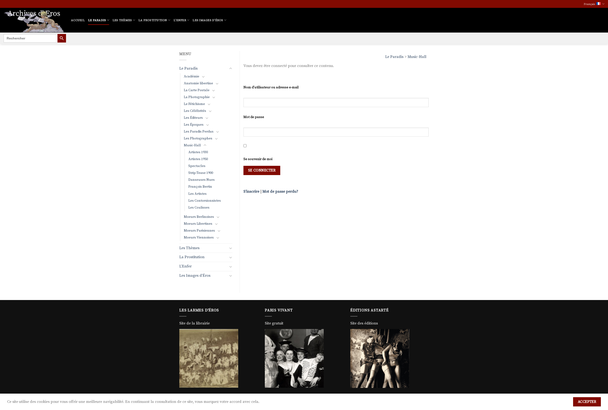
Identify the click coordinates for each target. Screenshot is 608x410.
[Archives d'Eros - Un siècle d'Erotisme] (34, 20)
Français (589, 4)
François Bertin (200, 187)
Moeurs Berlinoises (199, 217)
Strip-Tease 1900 (200, 173)
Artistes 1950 (198, 159)
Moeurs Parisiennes (199, 231)
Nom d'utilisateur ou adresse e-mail (271, 87)
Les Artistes (197, 194)
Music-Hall (417, 56)
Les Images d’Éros (208, 20)
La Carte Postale (196, 90)
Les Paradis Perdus (199, 131)
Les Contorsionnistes (204, 201)
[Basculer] (231, 69)
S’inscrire (251, 191)
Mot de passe (253, 117)
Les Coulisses (198, 207)
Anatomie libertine (198, 83)
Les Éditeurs (193, 118)
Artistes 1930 (198, 152)
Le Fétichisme (194, 104)
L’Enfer (180, 20)
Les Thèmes (122, 20)
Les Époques (194, 125)
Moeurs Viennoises (199, 237)
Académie (191, 76)
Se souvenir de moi (257, 159)
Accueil (78, 20)
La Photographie (197, 97)
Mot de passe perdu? (280, 191)
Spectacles (196, 166)
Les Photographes (198, 138)
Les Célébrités (195, 111)
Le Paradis (97, 20)
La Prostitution (152, 20)
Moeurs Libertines (198, 224)
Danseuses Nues (201, 180)
